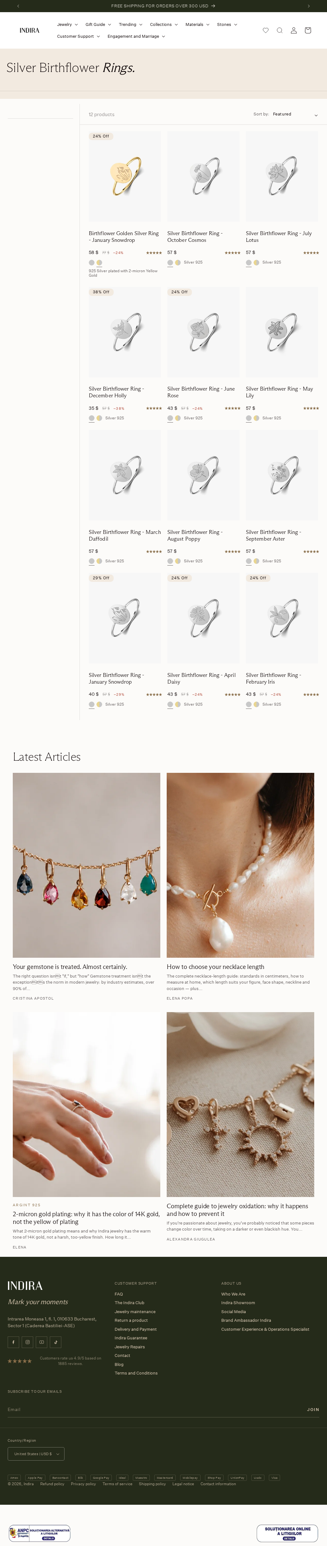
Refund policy (52, 1483)
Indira (29, 1483)
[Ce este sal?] (40, 1541)
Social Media (233, 1311)
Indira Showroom (238, 1302)
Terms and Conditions (136, 1373)
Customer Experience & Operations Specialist (265, 1329)
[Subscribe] (313, 1409)
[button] (66, 24)
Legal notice (183, 1483)
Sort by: (261, 113)
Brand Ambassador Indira (246, 1320)
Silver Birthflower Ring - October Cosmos (195, 236)
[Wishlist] (266, 30)
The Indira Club (129, 1302)
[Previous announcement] (18, 6)
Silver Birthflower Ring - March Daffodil (125, 535)
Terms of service (118, 1483)
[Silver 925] (92, 263)
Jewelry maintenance (135, 1311)
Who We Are (233, 1293)
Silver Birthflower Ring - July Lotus (279, 236)
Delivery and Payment (136, 1329)
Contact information (218, 1483)
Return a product (131, 1320)
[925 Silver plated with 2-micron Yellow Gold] (99, 263)
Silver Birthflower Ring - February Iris (273, 678)
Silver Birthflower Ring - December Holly (116, 392)
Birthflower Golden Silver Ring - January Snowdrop (124, 236)
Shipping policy (152, 1483)
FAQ (119, 1293)
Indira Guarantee (131, 1337)
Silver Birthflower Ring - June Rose (201, 392)
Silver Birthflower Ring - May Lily (279, 392)
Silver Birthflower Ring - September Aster (273, 535)
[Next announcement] (309, 6)
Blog (119, 1364)
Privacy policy (83, 1483)
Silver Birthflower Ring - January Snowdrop (116, 678)
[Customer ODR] (287, 1541)
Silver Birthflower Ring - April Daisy (201, 678)
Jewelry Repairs (130, 1346)
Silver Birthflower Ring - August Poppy (195, 535)
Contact (122, 1355)
